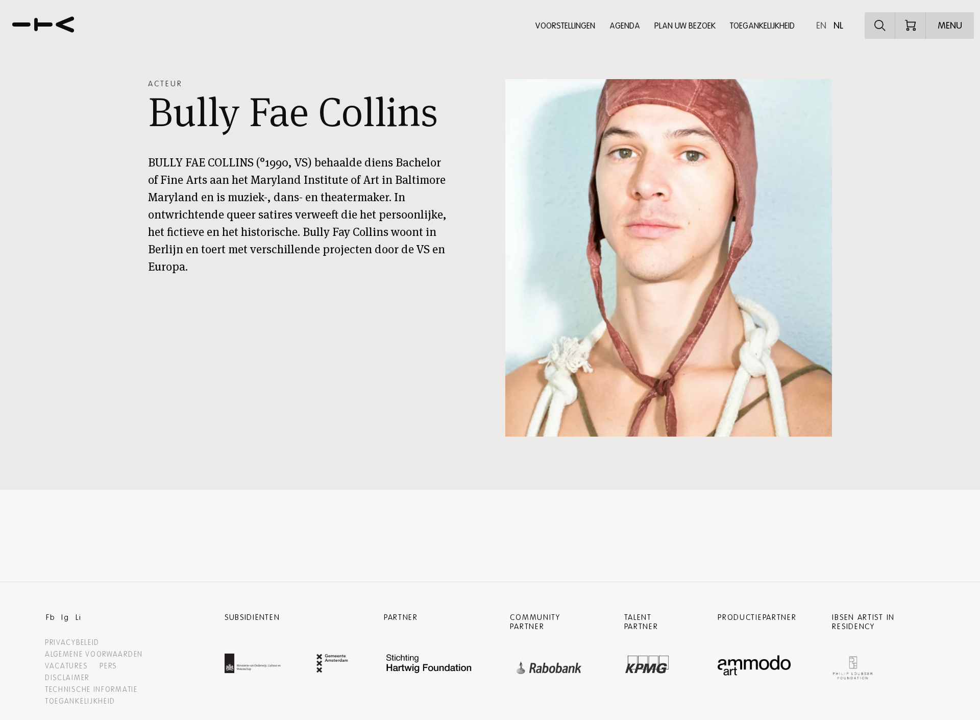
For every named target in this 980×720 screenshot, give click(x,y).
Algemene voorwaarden (94, 654)
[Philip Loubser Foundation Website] (852, 665)
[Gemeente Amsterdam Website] (332, 664)
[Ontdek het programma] (880, 25)
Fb (50, 617)
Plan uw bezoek (685, 26)
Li (78, 617)
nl (838, 25)
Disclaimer (67, 678)
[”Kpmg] (647, 661)
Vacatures (66, 666)
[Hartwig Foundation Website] (429, 664)
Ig (65, 617)
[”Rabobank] (549, 665)
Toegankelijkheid (762, 26)
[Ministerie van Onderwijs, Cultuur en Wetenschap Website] (253, 664)
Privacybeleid (72, 642)
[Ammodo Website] (754, 665)
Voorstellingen (565, 26)
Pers (108, 666)
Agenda (624, 26)
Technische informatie (91, 689)
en (821, 25)
